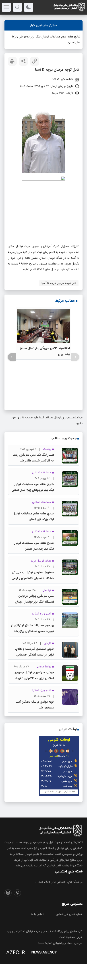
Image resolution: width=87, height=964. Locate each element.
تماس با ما (37, 914)
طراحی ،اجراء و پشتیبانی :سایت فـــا (60, 943)
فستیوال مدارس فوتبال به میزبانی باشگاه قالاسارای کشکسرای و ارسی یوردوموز (33, 578)
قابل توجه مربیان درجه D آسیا (58, 283)
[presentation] (75, 357)
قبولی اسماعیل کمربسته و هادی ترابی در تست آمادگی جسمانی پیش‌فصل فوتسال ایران (34, 655)
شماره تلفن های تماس (69, 914)
